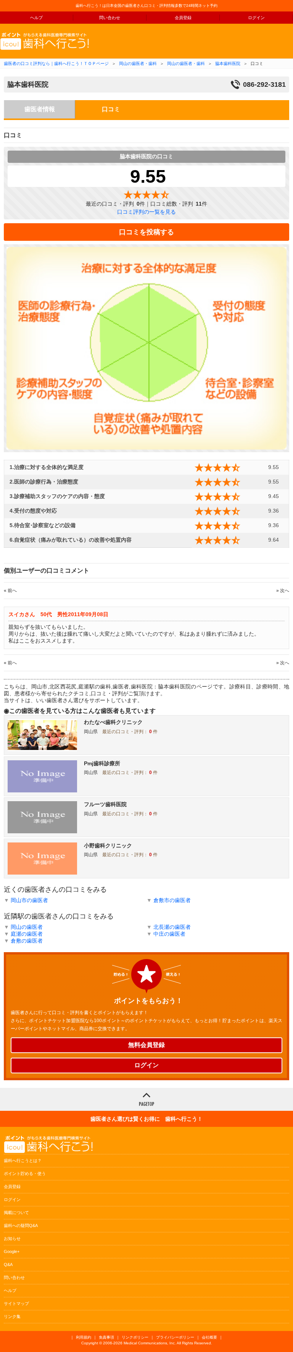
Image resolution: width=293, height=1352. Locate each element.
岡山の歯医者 (27, 927)
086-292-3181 (264, 84)
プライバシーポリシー (175, 1337)
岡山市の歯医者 (29, 900)
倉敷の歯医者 (27, 941)
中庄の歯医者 (169, 934)
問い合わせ (109, 17)
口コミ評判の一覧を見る (146, 212)
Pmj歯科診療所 (102, 763)
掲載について (16, 1212)
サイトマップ (16, 1303)
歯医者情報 (39, 109)
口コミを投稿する (146, 232)
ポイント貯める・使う (25, 1173)
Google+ (11, 1251)
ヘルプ (36, 17)
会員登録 (183, 17)
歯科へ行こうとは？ (23, 1160)
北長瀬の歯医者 (172, 927)
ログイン (256, 17)
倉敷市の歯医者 (172, 900)
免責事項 (106, 1337)
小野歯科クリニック (108, 845)
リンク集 (12, 1316)
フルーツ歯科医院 (105, 804)
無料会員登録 (146, 1045)
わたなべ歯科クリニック (113, 722)
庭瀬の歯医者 (27, 934)
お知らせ (12, 1238)
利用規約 (83, 1337)
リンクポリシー (135, 1337)
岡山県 (91, 731)
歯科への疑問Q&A (21, 1225)
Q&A (8, 1264)
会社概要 (209, 1337)
